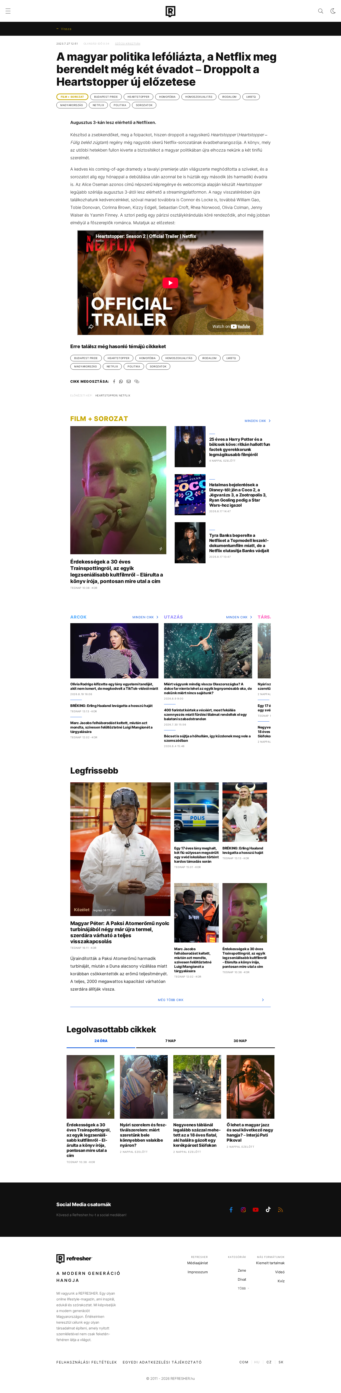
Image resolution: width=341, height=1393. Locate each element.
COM (243, 1362)
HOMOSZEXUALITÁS (198, 96)
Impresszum (198, 1272)
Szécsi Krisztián (127, 43)
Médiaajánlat (197, 1263)
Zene (242, 1270)
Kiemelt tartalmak (270, 1263)
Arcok (78, 617)
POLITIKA (120, 105)
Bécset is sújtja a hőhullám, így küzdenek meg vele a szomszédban (207, 738)
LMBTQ (251, 96)
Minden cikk (255, 421)
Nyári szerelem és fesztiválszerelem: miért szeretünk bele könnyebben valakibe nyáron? (143, 1135)
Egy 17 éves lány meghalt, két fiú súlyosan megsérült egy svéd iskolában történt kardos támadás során (196, 855)
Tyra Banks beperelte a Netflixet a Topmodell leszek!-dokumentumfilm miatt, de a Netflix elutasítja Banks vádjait (239, 543)
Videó (280, 1272)
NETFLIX (98, 105)
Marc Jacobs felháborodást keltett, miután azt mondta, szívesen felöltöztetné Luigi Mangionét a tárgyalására (111, 727)
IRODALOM (229, 96)
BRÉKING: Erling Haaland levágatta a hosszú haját (111, 705)
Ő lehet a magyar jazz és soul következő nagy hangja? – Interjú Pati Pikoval (250, 1132)
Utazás (173, 617)
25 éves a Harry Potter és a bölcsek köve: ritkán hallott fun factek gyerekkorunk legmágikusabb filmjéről (239, 447)
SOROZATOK (144, 105)
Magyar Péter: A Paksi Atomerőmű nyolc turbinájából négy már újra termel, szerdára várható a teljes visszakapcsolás (119, 932)
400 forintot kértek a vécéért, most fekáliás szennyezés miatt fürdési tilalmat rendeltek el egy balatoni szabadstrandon (205, 714)
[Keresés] (317, 11)
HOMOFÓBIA (167, 96)
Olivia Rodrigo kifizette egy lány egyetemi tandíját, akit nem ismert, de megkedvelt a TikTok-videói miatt (114, 686)
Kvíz (281, 1281)
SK (281, 1362)
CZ (269, 1362)
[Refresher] (170, 11)
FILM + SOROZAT (72, 96)
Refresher (199, 1257)
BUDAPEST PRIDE (106, 96)
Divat (242, 1279)
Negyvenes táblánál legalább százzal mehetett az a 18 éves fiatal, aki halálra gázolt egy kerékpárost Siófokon (197, 1135)
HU (257, 1362)
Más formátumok (271, 1257)
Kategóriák (237, 1257)
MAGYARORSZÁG (71, 105)
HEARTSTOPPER (138, 96)
